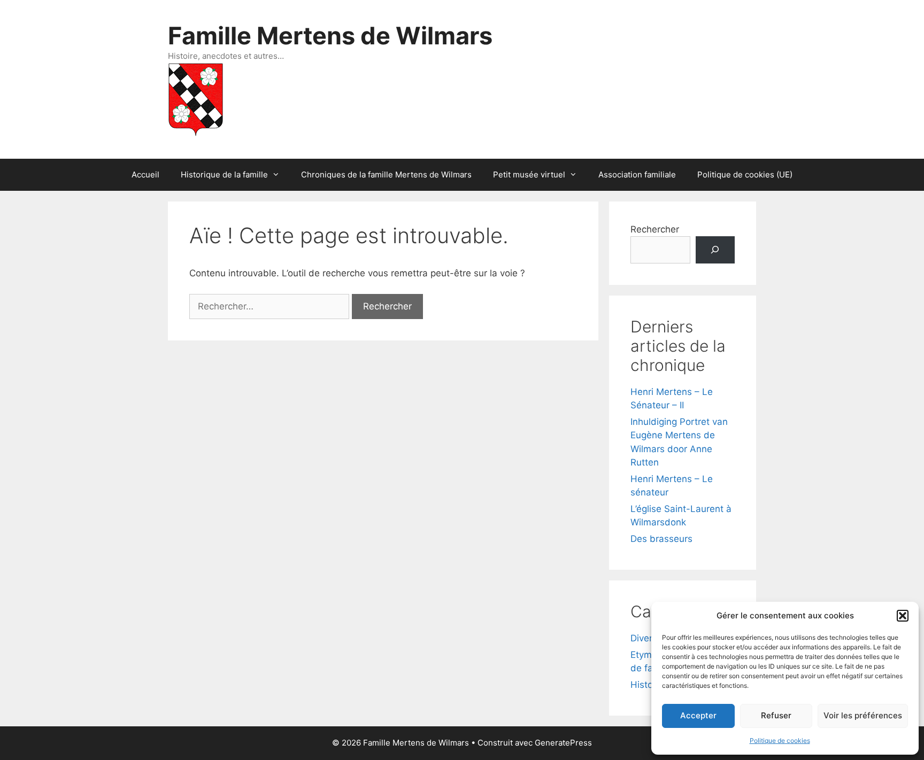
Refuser (776, 715)
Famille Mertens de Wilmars (330, 35)
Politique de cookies (780, 740)
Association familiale (637, 174)
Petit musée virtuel (529, 174)
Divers (643, 638)
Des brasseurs (661, 538)
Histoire (647, 684)
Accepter (698, 715)
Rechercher (654, 229)
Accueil (145, 174)
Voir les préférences (862, 715)
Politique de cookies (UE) (744, 174)
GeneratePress (563, 743)
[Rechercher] (715, 249)
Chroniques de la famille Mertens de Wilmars (386, 174)
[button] (902, 615)
